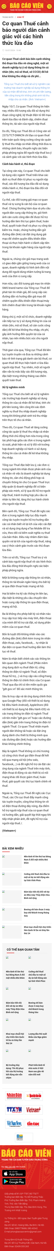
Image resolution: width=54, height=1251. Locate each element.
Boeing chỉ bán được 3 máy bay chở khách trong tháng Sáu (37, 912)
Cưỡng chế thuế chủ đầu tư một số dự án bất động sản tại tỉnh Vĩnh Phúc (37, 877)
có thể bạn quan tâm (23, 949)
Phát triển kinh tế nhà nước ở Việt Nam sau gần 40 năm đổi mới (36, 1070)
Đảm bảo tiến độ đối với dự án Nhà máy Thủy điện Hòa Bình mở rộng (37, 895)
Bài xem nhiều (13, 848)
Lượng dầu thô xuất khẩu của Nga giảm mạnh (37, 1037)
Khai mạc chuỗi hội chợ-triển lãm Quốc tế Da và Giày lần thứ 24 (37, 930)
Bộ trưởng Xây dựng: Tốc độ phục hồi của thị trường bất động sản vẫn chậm (15, 1071)
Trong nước (8, 17)
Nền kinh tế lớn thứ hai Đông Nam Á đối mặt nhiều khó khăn (37, 859)
